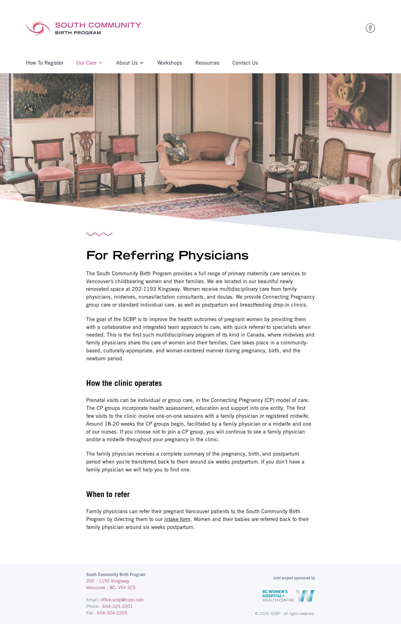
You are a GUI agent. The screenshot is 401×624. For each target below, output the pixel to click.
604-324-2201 (117, 606)
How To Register (44, 63)
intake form (177, 519)
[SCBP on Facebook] (370, 28)
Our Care (86, 63)
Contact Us (245, 63)
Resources (207, 63)
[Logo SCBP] (83, 28)
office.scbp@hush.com (122, 599)
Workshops (169, 63)
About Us (127, 63)
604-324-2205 (112, 613)
